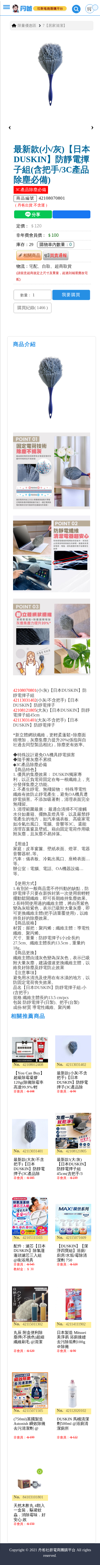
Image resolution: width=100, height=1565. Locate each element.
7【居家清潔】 (55, 26)
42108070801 (25, 690)
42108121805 (25, 710)
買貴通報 (58, 255)
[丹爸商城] (35, 6)
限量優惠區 (27, 26)
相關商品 (31, 255)
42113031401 (24, 720)
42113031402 (25, 700)
